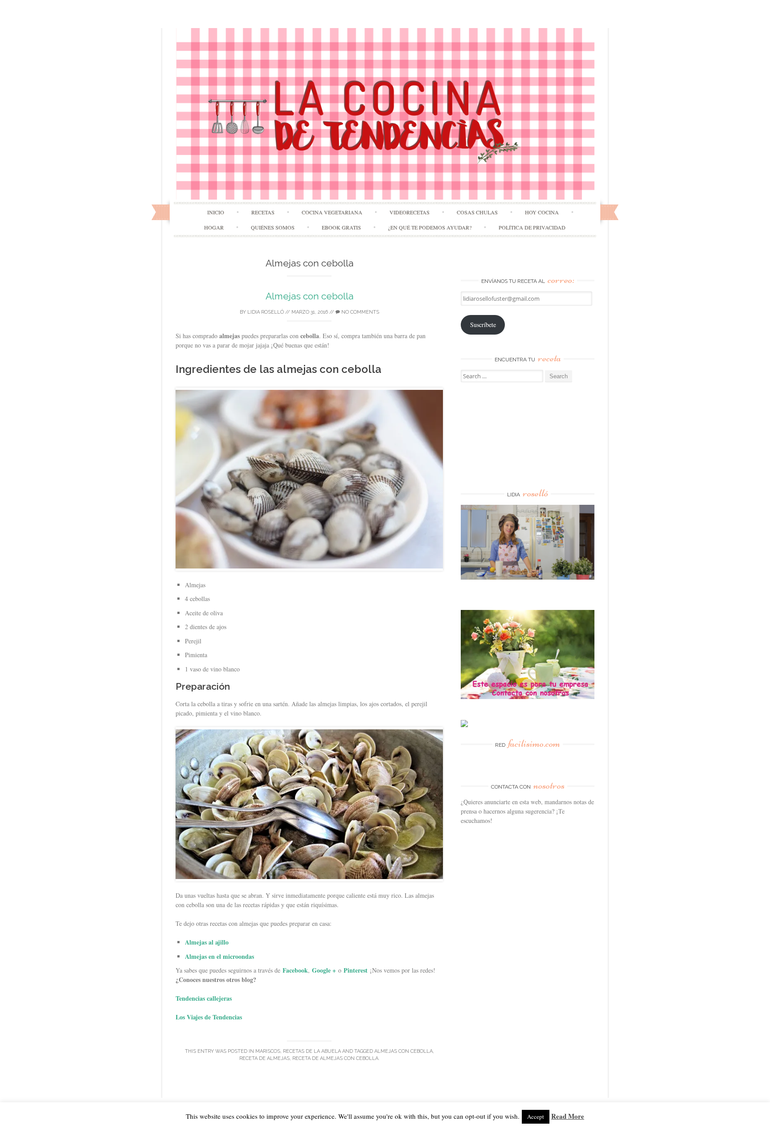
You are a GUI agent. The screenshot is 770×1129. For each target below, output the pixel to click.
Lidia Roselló (265, 312)
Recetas (262, 212)
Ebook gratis (341, 227)
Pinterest (356, 970)
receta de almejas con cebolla (335, 1058)
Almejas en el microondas (219, 956)
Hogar (214, 227)
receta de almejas (264, 1058)
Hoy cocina (542, 212)
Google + (324, 970)
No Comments (359, 312)
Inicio (215, 212)
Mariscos (267, 1051)
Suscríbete (483, 324)
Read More (567, 1116)
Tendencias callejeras (204, 998)
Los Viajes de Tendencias (209, 1017)
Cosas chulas (477, 212)
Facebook (295, 970)
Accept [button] (535, 1117)
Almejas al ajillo (207, 942)
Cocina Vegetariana (332, 212)
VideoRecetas (409, 212)
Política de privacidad (532, 227)
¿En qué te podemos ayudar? (429, 227)
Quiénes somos (273, 227)
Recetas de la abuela (312, 1051)
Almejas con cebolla (309, 296)
